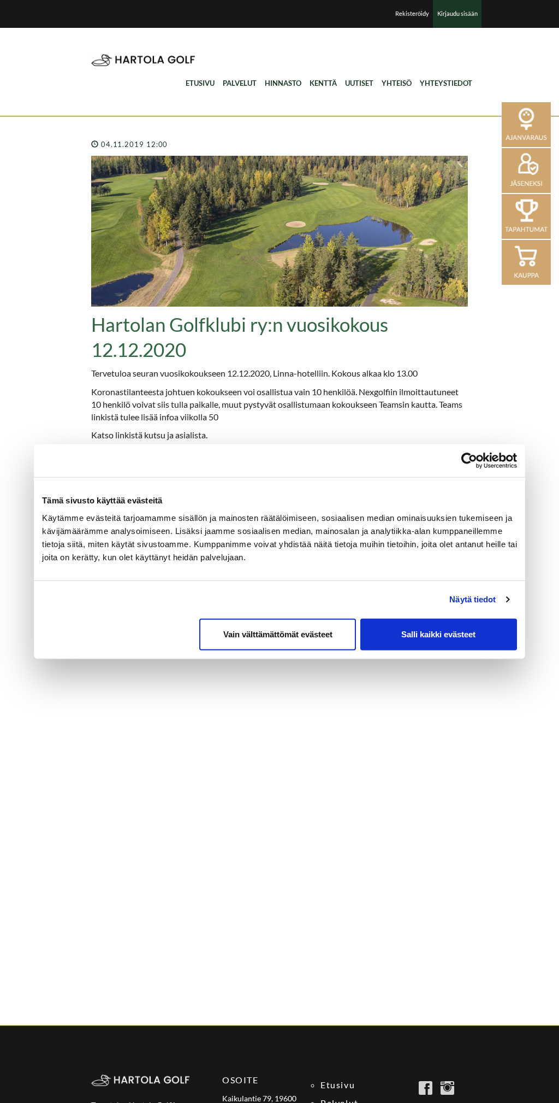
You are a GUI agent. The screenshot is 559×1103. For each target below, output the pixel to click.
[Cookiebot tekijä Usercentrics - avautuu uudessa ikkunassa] (469, 461)
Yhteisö (397, 83)
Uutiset (359, 83)
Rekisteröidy (412, 13)
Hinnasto (283, 83)
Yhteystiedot (446, 83)
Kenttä (323, 83)
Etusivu (200, 83)
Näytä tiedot (472, 599)
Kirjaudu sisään (457, 13)
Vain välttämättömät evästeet (277, 633)
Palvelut (240, 83)
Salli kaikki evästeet (438, 633)
